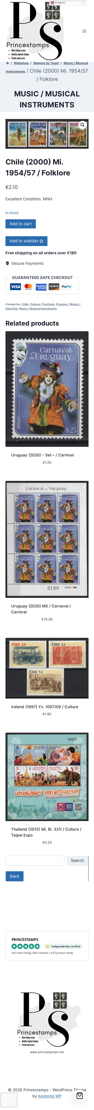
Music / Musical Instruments (38, 308)
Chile (25, 304)
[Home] (7, 63)
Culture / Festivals (42, 304)
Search (77, 860)
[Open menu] (84, 30)
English (59, 2)
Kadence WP (50, 1096)
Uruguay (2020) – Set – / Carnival (42, 455)
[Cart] (80, 1096)
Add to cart (21, 223)
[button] (82, 125)
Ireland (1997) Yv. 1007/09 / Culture (44, 707)
